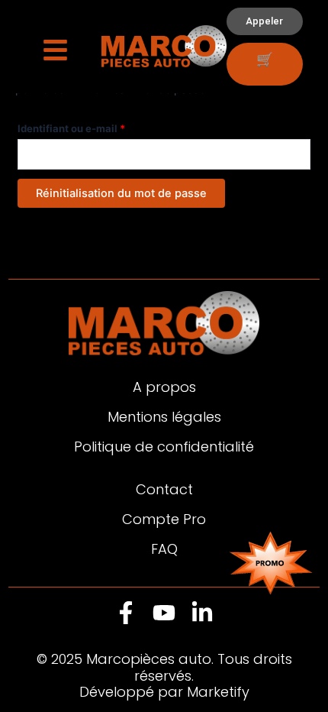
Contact (164, 489)
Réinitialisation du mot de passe (121, 193)
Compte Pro (164, 519)
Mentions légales (164, 416)
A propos (164, 386)
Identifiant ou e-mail (98, 126)
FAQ (164, 548)
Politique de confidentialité (164, 446)
